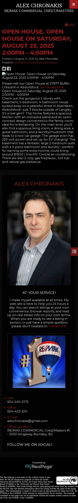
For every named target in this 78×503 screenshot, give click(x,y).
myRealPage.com (39, 467)
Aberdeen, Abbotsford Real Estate (35, 62)
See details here (52, 87)
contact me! (57, 326)
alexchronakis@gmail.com (27, 421)
